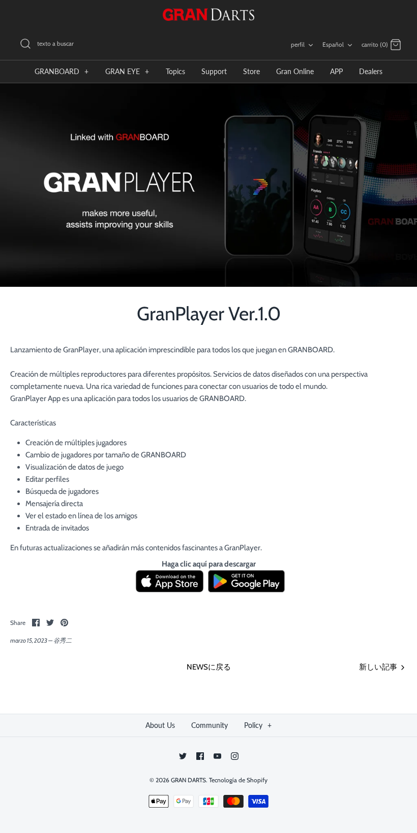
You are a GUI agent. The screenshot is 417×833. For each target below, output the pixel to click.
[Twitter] (183, 756)
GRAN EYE (127, 71)
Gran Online (295, 71)
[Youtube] (217, 756)
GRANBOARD (61, 71)
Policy (258, 725)
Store (251, 71)
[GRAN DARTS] (208, 14)
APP (336, 71)
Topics (175, 71)
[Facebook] (200, 756)
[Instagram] (235, 756)
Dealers (370, 71)
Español (333, 44)
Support (214, 71)
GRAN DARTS (188, 780)
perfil (298, 44)
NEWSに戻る (209, 667)
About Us (160, 725)
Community (209, 725)
